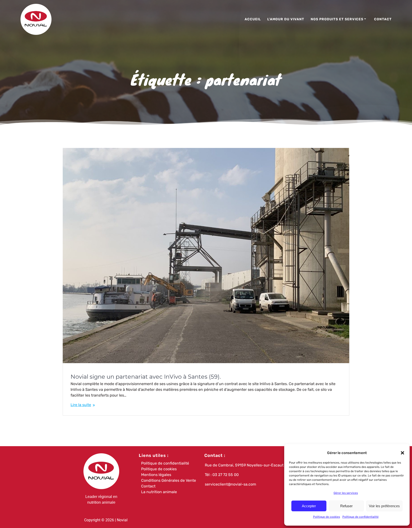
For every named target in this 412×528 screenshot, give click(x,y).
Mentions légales (156, 474)
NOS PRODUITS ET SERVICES (337, 19)
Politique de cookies (326, 516)
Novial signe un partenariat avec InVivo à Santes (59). (146, 376)
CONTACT (383, 19)
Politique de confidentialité (360, 516)
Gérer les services (346, 493)
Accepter (309, 506)
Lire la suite (81, 405)
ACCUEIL (253, 19)
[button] (402, 452)
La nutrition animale (159, 492)
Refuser (346, 506)
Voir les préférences (384, 506)
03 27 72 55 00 (225, 474)
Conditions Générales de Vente (168, 480)
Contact (148, 486)
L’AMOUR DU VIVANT (285, 19)
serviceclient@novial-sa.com (230, 484)
